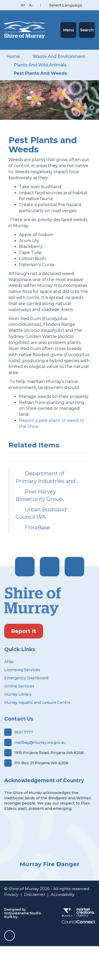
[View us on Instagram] (49, 566)
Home (13, 56)
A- (31, 5)
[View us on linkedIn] (74, 566)
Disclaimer (34, 894)
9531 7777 (23, 732)
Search (87, 30)
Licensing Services (22, 669)
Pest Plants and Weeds (40, 73)
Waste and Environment (59, 56)
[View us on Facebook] (25, 566)
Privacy (11, 894)
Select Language (65, 5)
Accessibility (62, 894)
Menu (68, 30)
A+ (23, 5)
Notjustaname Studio (22, 913)
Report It (23, 631)
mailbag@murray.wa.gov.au (40, 742)
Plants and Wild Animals (40, 64)
